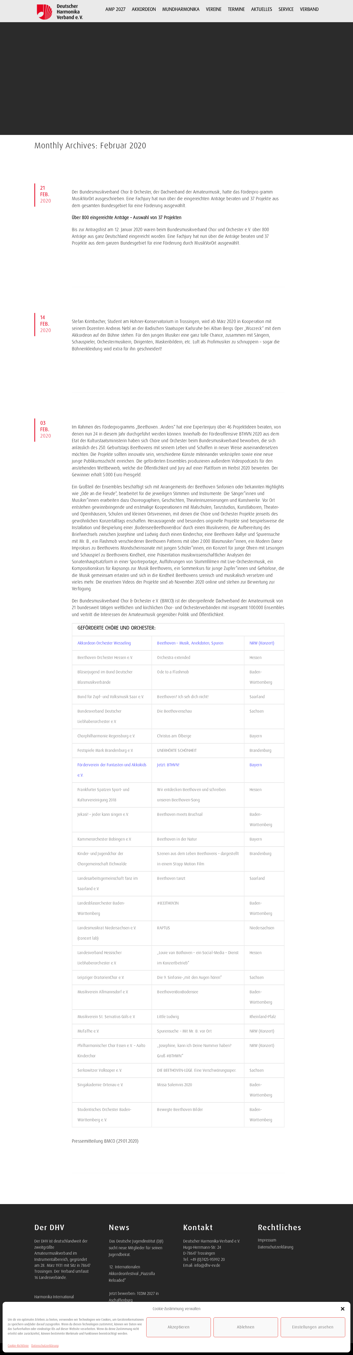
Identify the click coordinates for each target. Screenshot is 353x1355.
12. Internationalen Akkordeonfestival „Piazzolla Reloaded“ (132, 1273)
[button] (342, 1308)
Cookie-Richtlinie (18, 1346)
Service (286, 9)
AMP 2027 (115, 9)
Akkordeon (144, 9)
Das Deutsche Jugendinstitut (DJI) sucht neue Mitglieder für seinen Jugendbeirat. (136, 1248)
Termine (236, 9)
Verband (309, 9)
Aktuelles (261, 9)
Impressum (267, 1240)
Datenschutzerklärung (45, 1346)
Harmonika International (54, 1297)
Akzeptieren (179, 1327)
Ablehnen (246, 1327)
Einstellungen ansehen (313, 1327)
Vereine (213, 9)
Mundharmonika (180, 9)
